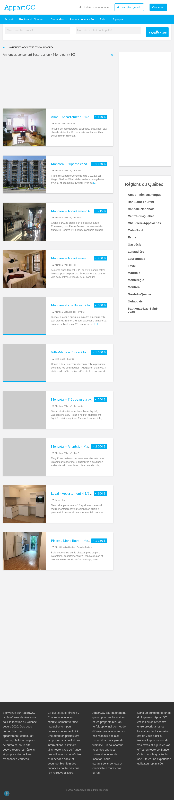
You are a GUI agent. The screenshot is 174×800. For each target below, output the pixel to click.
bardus (70, 359)
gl (75, 265)
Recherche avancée (81, 19)
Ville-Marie (60, 359)
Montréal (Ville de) (63, 170)
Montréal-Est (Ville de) (65, 312)
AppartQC (20, 7)
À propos (117, 19)
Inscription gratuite (131, 7)
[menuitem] (94, 7)
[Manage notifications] (6, 793)
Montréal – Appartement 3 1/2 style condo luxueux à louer (93, 258)
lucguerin (78, 406)
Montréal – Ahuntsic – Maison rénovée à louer (84, 446)
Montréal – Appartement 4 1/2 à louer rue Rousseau (88, 211)
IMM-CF (81, 312)
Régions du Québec (31, 19)
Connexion (158, 7)
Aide (102, 19)
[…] (95, 183)
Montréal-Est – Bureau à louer (73, 305)
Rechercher (158, 33)
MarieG (77, 218)
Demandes (57, 19)
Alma (57, 123)
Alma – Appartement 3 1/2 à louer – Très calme (84, 117)
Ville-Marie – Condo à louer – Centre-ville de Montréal (90, 352)
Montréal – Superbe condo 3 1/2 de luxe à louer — (86, 164)
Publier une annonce (96, 7)
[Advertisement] (58, 83)
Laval (57, 500)
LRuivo (77, 170)
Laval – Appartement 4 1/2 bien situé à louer (83, 493)
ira (63, 500)
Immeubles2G (68, 123)
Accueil (8, 19)
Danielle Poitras (84, 547)
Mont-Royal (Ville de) (65, 547)
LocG (76, 453)
